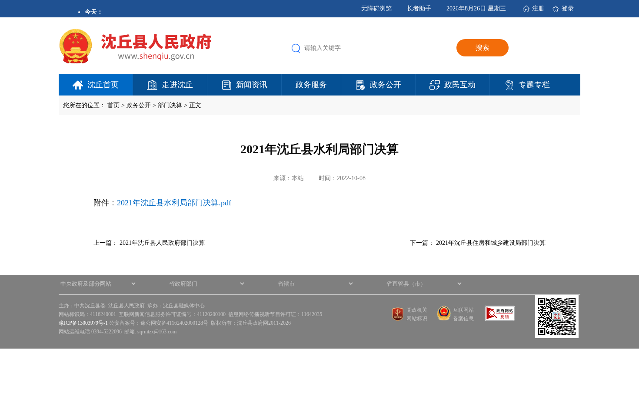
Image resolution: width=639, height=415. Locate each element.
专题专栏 (534, 84)
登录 (568, 8)
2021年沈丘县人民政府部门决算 (162, 243)
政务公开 (385, 84)
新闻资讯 (251, 84)
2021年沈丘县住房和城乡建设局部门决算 (491, 243)
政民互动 (460, 84)
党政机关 (416, 310)
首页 (113, 105)
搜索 (482, 47)
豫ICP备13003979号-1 (83, 323)
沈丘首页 (103, 84)
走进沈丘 (177, 84)
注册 (538, 8)
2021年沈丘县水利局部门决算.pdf (174, 202)
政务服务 (311, 84)
